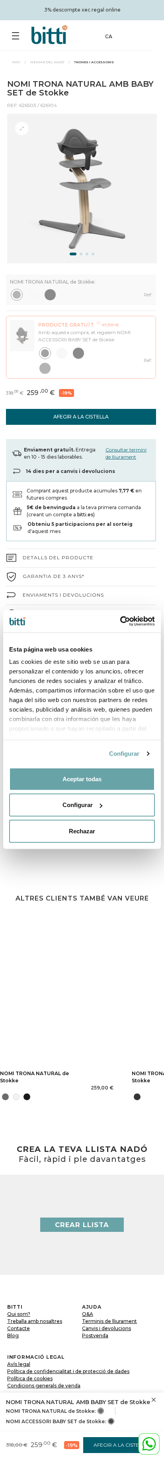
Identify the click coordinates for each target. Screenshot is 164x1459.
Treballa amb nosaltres (34, 1321)
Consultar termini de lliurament (125, 453)
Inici (16, 62)
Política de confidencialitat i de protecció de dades (68, 1371)
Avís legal (18, 1364)
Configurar (124, 753)
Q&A (87, 1314)
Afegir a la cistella (81, 417)
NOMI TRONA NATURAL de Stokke (34, 1077)
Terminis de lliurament (109, 1321)
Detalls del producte (58, 557)
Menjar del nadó (47, 62)
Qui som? (18, 1314)
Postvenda (95, 1335)
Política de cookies (30, 1378)
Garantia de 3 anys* (53, 576)
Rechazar (82, 830)
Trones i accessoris (94, 62)
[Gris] (101, 1411)
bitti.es (85, 514)
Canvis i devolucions (106, 1328)
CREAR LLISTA (82, 1225)
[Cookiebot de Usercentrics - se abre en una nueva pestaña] (120, 621)
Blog (13, 1335)
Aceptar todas (82, 778)
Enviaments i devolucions (63, 595)
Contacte (18, 1328)
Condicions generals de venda (43, 1386)
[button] (73, 254)
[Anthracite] (111, 1421)
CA (108, 36)
